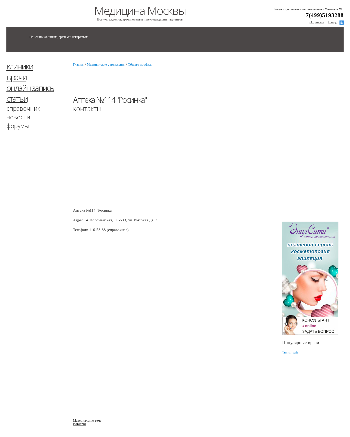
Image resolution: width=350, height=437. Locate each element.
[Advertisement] (316, 139)
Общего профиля (140, 64)
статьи (16, 98)
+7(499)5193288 (323, 15)
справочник (23, 108)
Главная (78, 64)
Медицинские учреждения (106, 64)
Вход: (332, 22)
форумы (17, 125)
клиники (19, 66)
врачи (16, 76)
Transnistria (290, 352)
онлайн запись (30, 87)
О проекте (317, 22)
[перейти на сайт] (313, 278)
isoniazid (79, 424)
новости (18, 117)
